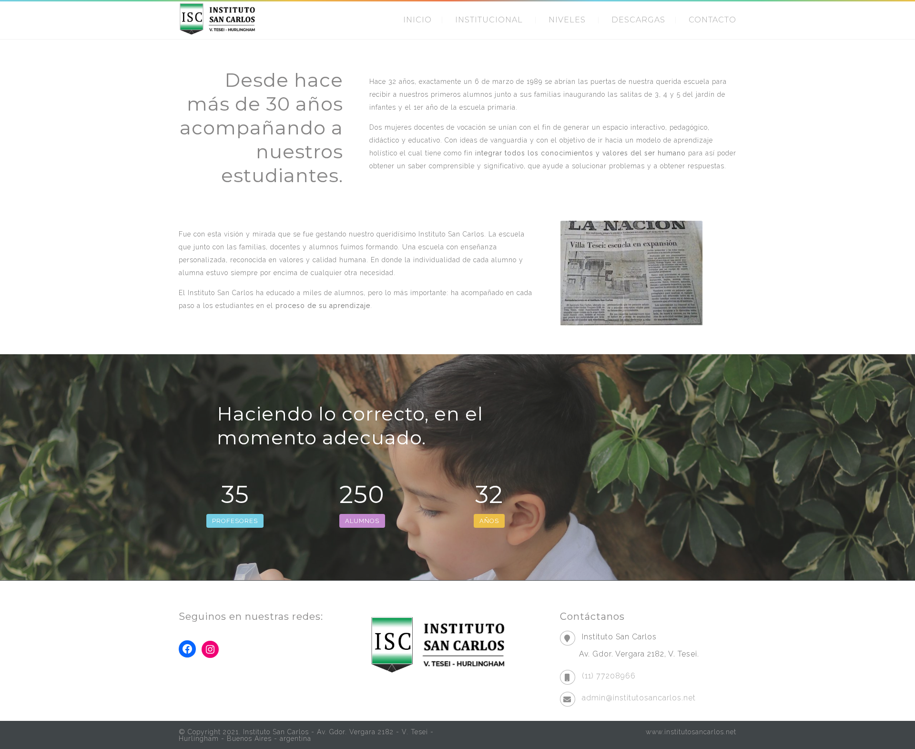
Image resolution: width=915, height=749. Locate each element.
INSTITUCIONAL (489, 19)
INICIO (417, 19)
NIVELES (567, 19)
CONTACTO (712, 19)
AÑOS (489, 520)
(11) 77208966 (609, 675)
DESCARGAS (638, 19)
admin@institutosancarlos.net (639, 697)
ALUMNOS (362, 520)
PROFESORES (235, 520)
